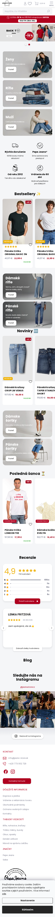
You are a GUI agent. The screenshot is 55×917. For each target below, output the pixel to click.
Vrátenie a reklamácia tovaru (17, 800)
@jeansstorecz (27, 687)
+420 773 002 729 (17, 763)
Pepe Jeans (8, 855)
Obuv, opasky (9, 834)
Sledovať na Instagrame (30, 736)
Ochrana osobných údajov (16, 809)
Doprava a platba (11, 796)
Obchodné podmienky (14, 804)
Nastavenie (28, 900)
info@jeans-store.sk (18, 758)
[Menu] (51, 3)
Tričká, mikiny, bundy (13, 830)
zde (4, 893)
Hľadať (49, 11)
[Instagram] (12, 771)
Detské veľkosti (10, 839)
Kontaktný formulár (17, 781)
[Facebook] (5, 771)
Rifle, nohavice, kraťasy (14, 825)
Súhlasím (27, 909)
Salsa (5, 859)
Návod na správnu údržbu (15, 843)
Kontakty (7, 813)
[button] (51, 628)
